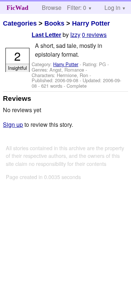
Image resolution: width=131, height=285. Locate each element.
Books (54, 23)
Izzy (75, 34)
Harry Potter (91, 23)
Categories (20, 23)
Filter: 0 (76, 7)
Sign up (13, 124)
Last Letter (46, 35)
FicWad (17, 7)
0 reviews (94, 34)
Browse (51, 7)
